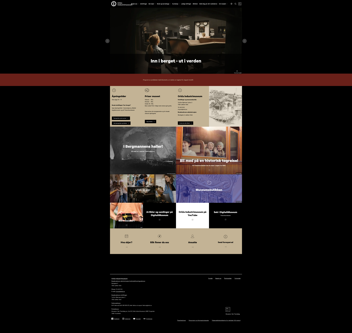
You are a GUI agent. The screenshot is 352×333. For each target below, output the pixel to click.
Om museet (222, 4)
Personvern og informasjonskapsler (199, 320)
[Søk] (235, 4)
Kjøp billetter (149, 121)
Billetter (195, 4)
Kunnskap (175, 4)
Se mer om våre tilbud (184, 123)
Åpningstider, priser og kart (119, 118)
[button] (239, 67)
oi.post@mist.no (120, 291)
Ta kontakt (237, 278)
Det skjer (151, 4)
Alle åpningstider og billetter (120, 123)
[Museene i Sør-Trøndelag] (240, 5)
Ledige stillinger (186, 4)
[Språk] (231, 3)
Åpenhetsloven (181, 320)
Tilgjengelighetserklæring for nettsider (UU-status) (226, 320)
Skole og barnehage (163, 4)
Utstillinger (143, 4)
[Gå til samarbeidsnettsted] (233, 309)
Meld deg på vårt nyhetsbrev (208, 4)
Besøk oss (134, 4)
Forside (210, 278)
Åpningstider (228, 278)
